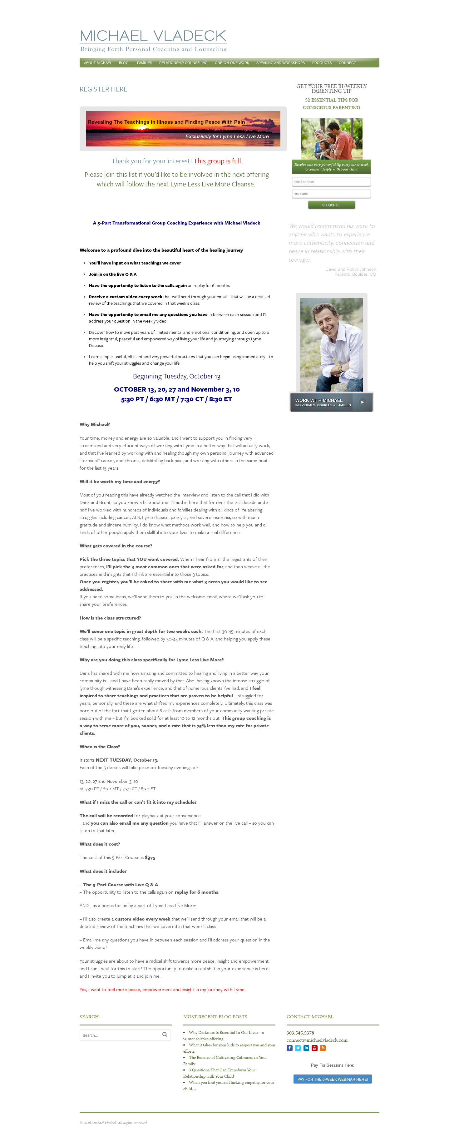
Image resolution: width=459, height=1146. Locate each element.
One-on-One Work (232, 63)
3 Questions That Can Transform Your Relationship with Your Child (219, 1073)
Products (322, 63)
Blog (124, 63)
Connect (347, 63)
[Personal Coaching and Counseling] (153, 49)
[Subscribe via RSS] (323, 1048)
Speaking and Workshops (280, 63)
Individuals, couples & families (323, 411)
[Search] (164, 1034)
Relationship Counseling (183, 63)
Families (144, 63)
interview (190, 494)
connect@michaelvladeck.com (317, 1040)
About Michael (98, 63)
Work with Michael (319, 406)
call (237, 494)
